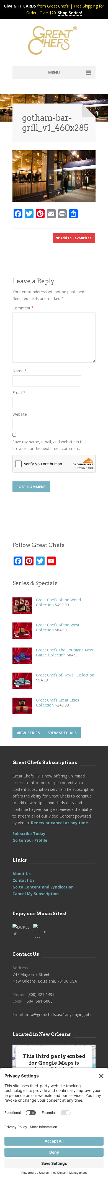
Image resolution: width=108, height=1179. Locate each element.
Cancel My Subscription (35, 893)
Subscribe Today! (29, 833)
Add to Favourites (76, 238)
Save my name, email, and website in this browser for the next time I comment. (49, 445)
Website (19, 414)
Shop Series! (70, 12)
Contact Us (23, 880)
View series (28, 732)
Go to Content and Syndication (43, 887)
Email (18, 392)
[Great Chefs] (54, 42)
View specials (62, 732)
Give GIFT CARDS (20, 6)
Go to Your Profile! (30, 840)
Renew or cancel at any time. (59, 822)
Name (19, 370)
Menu (54, 72)
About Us (21, 873)
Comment (23, 308)
